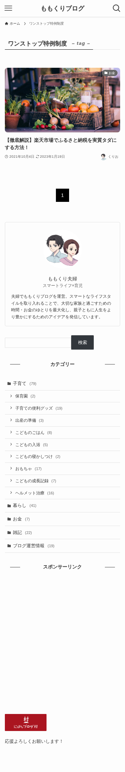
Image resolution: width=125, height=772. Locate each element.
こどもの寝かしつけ (37, 456)
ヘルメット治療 (34, 493)
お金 (21, 518)
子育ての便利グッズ (38, 408)
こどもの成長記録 (35, 480)
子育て (24, 383)
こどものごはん (33, 432)
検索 (82, 342)
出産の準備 (29, 420)
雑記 (22, 532)
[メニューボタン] (8, 8)
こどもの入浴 (31, 444)
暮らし (24, 505)
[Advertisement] (62, 642)
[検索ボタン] (116, 8)
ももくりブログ (62, 8)
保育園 (25, 396)
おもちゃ (28, 468)
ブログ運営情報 (34, 545)
